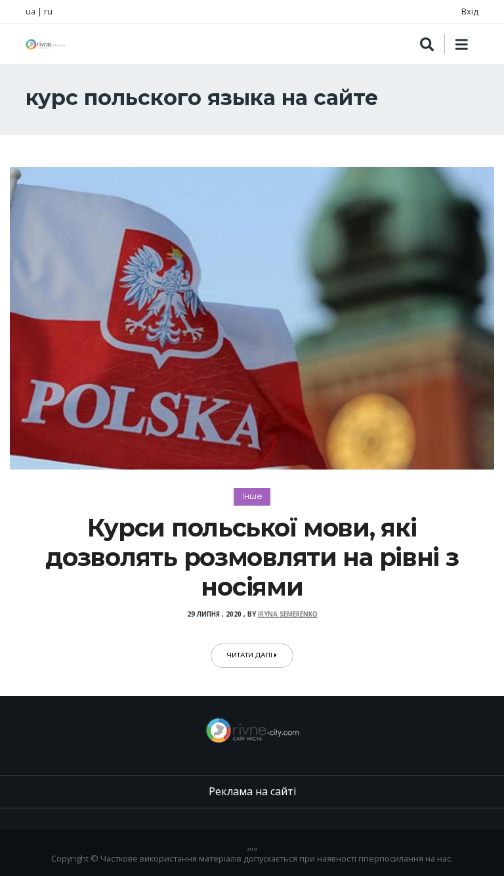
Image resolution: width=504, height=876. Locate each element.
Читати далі (250, 655)
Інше (252, 496)
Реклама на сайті (252, 791)
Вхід (469, 11)
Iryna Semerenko (288, 614)
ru (48, 11)
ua (30, 11)
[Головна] (45, 44)
